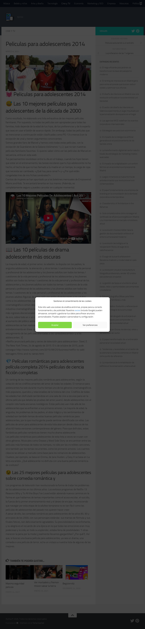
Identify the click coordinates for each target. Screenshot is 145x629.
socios (77, 310)
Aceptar (54, 325)
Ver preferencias (90, 325)
